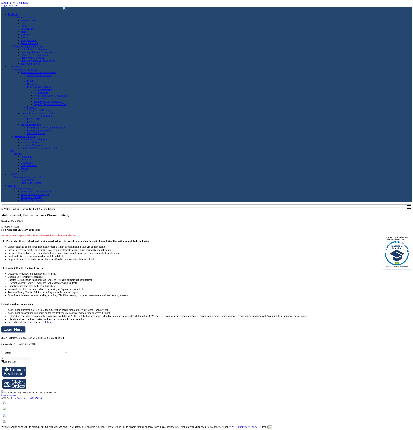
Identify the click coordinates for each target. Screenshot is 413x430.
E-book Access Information (35, 55)
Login (4, 5)
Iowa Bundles (41, 92)
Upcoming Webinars (31, 145)
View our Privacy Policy (244, 426)
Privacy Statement (9, 395)
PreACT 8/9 (33, 119)
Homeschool (33, 84)
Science (25, 26)
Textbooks (13, 14)
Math (23, 31)
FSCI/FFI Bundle (36, 133)
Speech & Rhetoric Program (35, 194)
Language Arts (28, 20)
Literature (25, 34)
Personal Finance (29, 43)
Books (11, 150)
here (49, 322)
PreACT (31, 121)
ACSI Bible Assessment (39, 75)
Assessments (14, 66)
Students (12, 185)
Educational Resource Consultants (38, 52)
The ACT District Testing (40, 116)
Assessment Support (24, 136)
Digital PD (13, 174)
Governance (27, 162)
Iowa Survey (40, 98)
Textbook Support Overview (28, 46)
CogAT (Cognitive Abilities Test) (50, 104)
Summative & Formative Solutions (38, 72)
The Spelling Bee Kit (31, 197)
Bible (23, 23)
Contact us (21, 398)
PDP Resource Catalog (32, 57)
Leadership (26, 159)
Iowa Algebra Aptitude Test (48, 101)
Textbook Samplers (30, 63)
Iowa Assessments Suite (39, 87)
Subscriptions (27, 180)
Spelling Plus (27, 28)
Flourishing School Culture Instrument (46, 127)
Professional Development (34, 49)
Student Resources (23, 188)
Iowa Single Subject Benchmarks (50, 95)
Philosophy (26, 156)
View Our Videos (30, 142)
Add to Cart (10, 361)
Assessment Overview (25, 69)
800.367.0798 (36, 398)
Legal (23, 171)
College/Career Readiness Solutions (39, 113)
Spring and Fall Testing (39, 110)
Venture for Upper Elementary (36, 191)
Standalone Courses (31, 182)
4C (28, 78)
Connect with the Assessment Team (39, 148)
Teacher (25, 168)
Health (24, 37)
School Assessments (31, 124)
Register (13, 5)
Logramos (32, 107)
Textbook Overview (24, 17)
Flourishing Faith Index (39, 130)
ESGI (30, 81)
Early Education (29, 40)
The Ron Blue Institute (32, 200)
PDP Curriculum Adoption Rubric (38, 60)
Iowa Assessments (43, 89)
